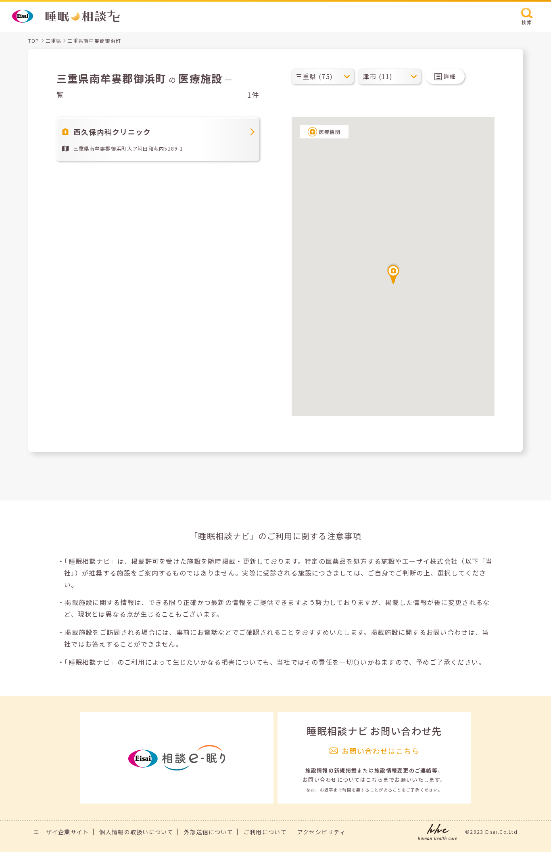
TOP (34, 40)
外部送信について (208, 832)
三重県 (54, 40)
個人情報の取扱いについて (136, 832)
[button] (393, 273)
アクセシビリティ (321, 832)
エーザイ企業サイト (61, 832)
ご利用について (265, 832)
